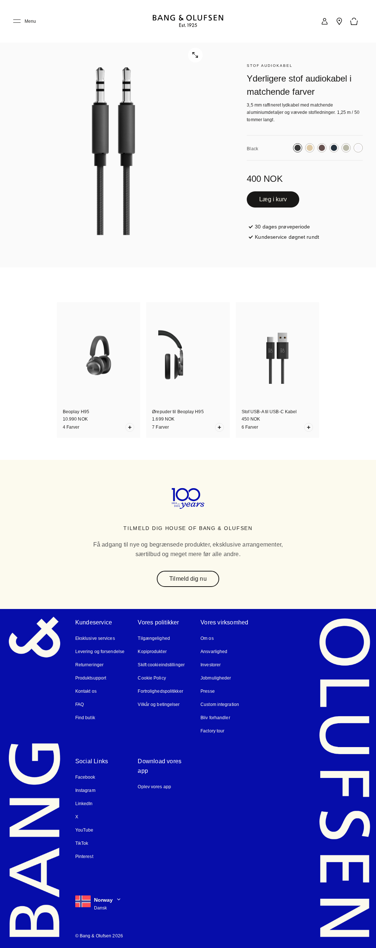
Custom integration (219, 704)
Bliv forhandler (215, 717)
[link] (324, 21)
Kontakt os (86, 690)
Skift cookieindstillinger (161, 664)
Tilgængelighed (153, 638)
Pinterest (84, 856)
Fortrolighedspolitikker (160, 690)
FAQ (79, 704)
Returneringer (89, 664)
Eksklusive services (94, 638)
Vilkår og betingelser (159, 704)
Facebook (85, 776)
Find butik (85, 717)
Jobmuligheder (215, 677)
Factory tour (212, 730)
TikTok (81, 843)
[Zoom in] (113, 133)
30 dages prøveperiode (282, 226)
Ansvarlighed (213, 651)
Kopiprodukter (152, 651)
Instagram (85, 790)
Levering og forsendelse (99, 651)
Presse (207, 690)
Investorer (210, 664)
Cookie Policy (151, 677)
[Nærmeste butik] (339, 21)
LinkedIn (84, 803)
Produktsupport (90, 677)
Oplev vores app (154, 786)
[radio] (297, 147)
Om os (207, 638)
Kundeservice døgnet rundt (286, 237)
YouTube (83, 829)
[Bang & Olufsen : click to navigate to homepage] (188, 21)
